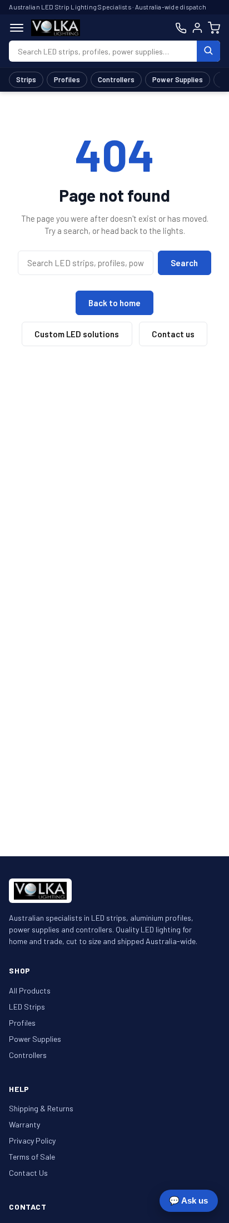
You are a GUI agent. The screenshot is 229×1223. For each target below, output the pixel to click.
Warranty (24, 1124)
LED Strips (27, 1006)
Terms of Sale (32, 1156)
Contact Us (28, 1172)
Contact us (173, 334)
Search (184, 263)
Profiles (67, 79)
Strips (26, 79)
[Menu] (16, 28)
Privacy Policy (32, 1140)
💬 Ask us (188, 1200)
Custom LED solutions (76, 334)
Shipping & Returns (41, 1108)
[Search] (208, 51)
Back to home (114, 303)
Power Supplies (177, 79)
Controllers (116, 79)
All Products (30, 990)
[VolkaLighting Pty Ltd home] (55, 27)
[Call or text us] (181, 28)
